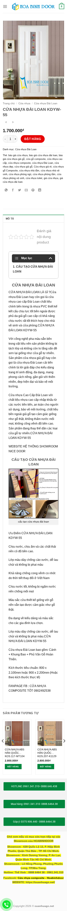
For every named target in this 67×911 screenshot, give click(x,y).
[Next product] (6, 122)
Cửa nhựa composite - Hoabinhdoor (41, 877)
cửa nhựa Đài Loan (42, 163)
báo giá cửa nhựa (18, 155)
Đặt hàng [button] (13, 766)
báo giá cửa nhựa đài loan (43, 155)
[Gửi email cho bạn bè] (26, 190)
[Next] (64, 748)
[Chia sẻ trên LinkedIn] (40, 190)
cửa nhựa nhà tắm (29, 170)
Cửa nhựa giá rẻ (43, 166)
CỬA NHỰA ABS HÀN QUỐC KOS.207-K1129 (47, 752)
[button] (5, 6)
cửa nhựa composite (19, 163)
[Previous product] (13, 122)
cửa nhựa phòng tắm (44, 174)
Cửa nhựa (24, 103)
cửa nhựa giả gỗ (23, 166)
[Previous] (3, 748)
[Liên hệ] (6, 904)
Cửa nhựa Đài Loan (45, 103)
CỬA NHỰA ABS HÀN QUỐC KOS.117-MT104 (15, 752)
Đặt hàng (32, 139)
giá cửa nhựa (51, 178)
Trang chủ (9, 103)
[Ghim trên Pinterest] (33, 190)
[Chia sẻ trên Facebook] (13, 190)
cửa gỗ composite (36, 159)
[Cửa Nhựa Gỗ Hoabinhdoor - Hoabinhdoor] (33, 6)
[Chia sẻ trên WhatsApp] (6, 190)
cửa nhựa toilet (34, 178)
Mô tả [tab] (10, 218)
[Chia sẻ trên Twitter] (20, 190)
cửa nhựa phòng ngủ (20, 174)
